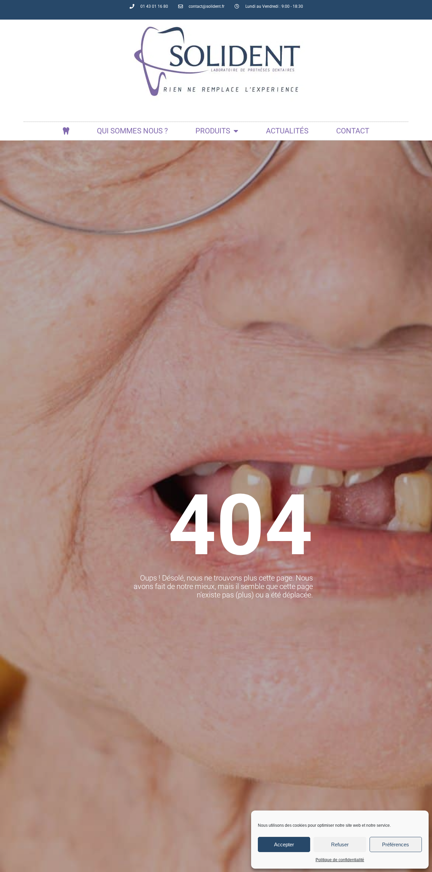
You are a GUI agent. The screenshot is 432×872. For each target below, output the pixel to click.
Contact (352, 131)
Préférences (395, 844)
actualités (287, 131)
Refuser (340, 844)
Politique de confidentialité (340, 859)
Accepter (284, 844)
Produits (212, 131)
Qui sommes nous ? (132, 131)
